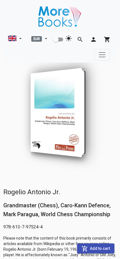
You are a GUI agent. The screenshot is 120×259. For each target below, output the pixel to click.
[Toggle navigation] (102, 54)
